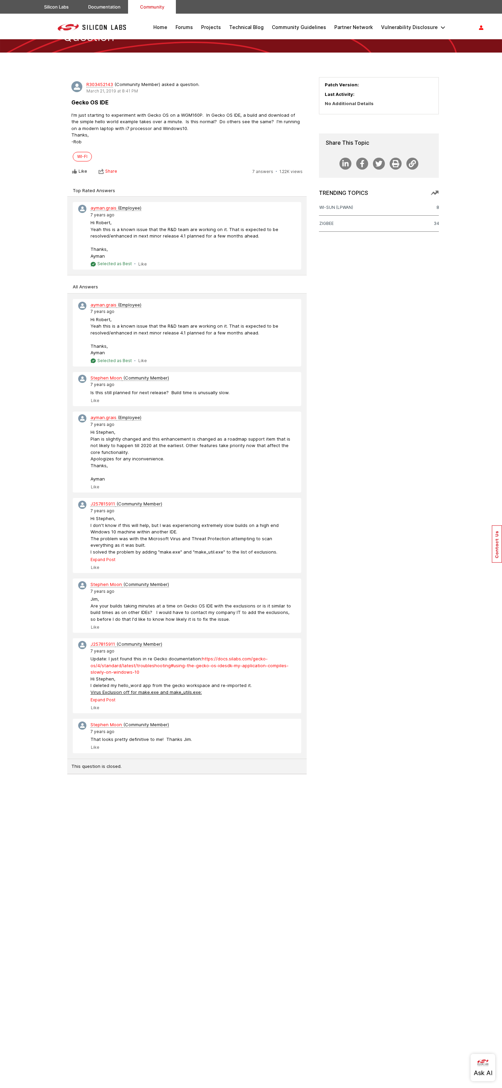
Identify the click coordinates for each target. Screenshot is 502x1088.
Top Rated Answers (94, 190)
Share (111, 171)
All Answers (85, 286)
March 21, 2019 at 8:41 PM (112, 91)
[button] (497, 544)
